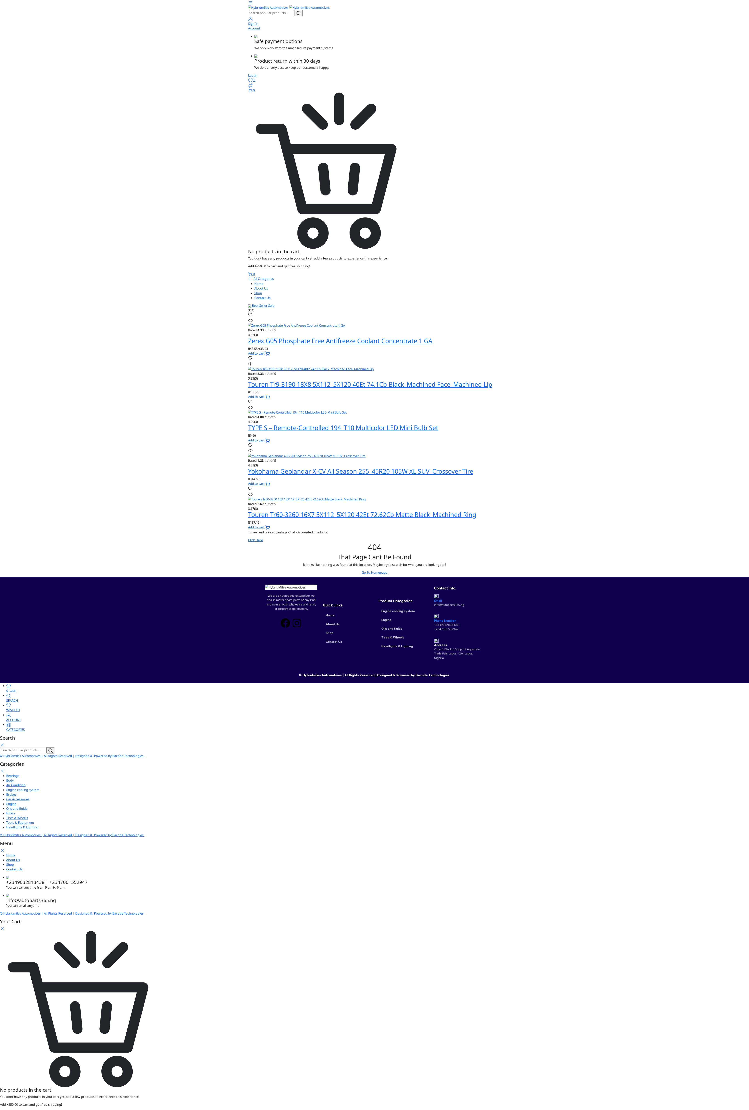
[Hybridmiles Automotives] (289, 7)
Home (258, 284)
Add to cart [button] (256, 353)
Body (10, 780)
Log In (252, 75)
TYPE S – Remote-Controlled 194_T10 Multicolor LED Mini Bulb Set (343, 427)
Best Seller (262, 305)
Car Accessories (17, 799)
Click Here (255, 540)
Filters (10, 813)
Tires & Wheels (392, 637)
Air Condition (16, 785)
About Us (261, 288)
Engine (386, 620)
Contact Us (262, 298)
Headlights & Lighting (397, 646)
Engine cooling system (398, 611)
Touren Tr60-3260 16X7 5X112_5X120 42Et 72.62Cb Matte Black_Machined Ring (362, 514)
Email (438, 601)
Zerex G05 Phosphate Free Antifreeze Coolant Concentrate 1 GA (340, 341)
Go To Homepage (374, 572)
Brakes (11, 794)
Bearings (12, 776)
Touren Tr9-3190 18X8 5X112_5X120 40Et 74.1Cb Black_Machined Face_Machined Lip (370, 384)
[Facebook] (285, 623)
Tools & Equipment (20, 822)
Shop (258, 293)
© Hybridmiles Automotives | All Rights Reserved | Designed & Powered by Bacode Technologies (374, 675)
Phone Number (445, 620)
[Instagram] (297, 623)
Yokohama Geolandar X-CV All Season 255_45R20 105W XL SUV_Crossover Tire (360, 471)
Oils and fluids (391, 628)
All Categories (263, 278)
